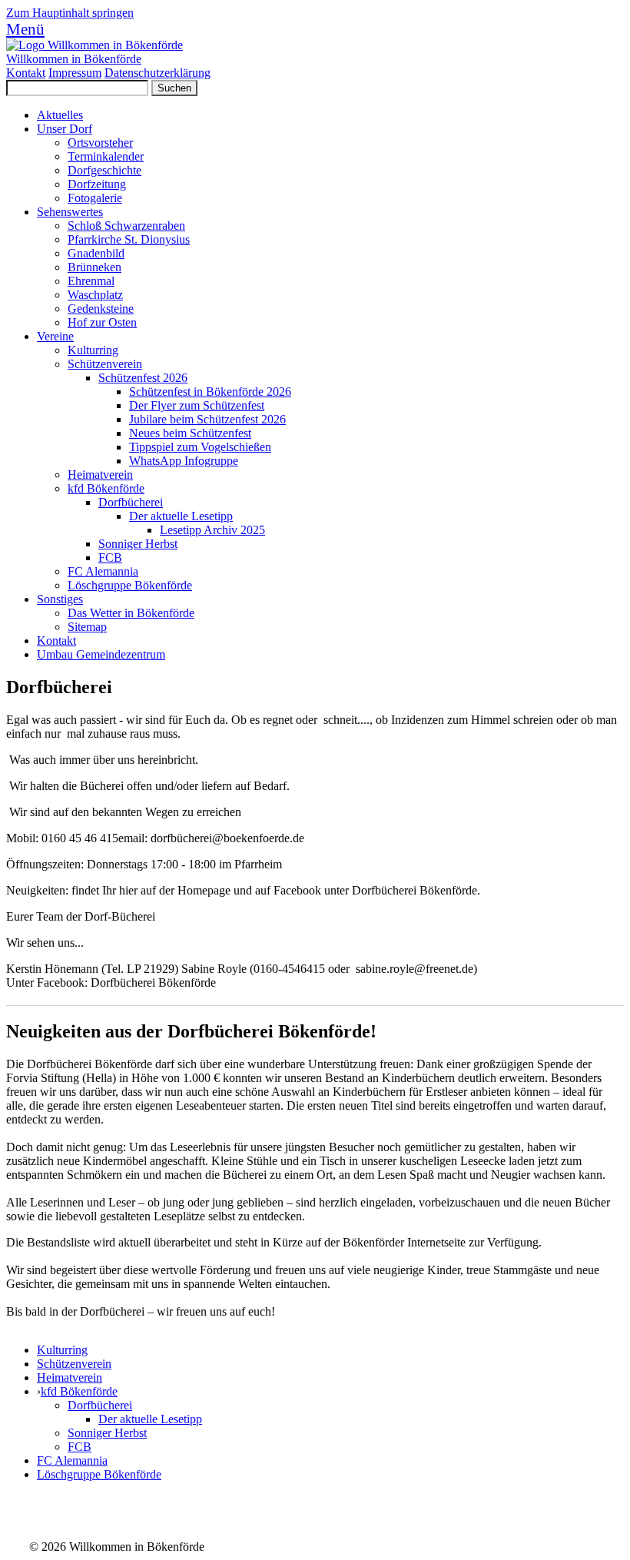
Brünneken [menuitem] (94, 267)
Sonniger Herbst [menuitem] (137, 543)
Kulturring (62, 1349)
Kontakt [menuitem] (56, 640)
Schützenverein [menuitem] (105, 363)
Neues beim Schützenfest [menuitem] (190, 433)
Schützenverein (74, 1363)
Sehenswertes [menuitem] (70, 211)
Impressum (74, 72)
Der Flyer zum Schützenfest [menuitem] (196, 405)
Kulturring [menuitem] (93, 350)
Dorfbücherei (100, 1405)
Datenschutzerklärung (157, 72)
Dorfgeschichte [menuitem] (104, 170)
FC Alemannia (72, 1460)
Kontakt (25, 72)
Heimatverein (69, 1377)
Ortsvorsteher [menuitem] (100, 142)
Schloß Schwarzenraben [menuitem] (126, 225)
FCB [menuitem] (110, 557)
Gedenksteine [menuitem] (101, 308)
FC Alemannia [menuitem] (103, 571)
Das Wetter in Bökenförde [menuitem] (131, 612)
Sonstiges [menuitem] (60, 599)
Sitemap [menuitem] (87, 626)
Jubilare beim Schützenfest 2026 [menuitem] (207, 419)
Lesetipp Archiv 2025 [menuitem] (212, 529)
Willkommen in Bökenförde (73, 58)
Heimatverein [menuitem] (100, 474)
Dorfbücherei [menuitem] (130, 502)
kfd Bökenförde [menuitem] (106, 488)
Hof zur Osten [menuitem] (102, 322)
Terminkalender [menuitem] (106, 156)
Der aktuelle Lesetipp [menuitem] (181, 516)
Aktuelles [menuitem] (60, 114)
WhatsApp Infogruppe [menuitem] (183, 460)
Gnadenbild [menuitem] (96, 253)
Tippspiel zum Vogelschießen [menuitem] (200, 446)
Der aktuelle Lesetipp (150, 1419)
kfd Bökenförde (79, 1391)
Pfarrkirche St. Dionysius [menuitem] (129, 239)
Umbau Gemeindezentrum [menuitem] (101, 654)
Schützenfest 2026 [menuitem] (142, 377)
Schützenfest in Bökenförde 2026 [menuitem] (210, 391)
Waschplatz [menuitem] (95, 294)
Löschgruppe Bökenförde (99, 1474)
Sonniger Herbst (107, 1432)
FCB (79, 1446)
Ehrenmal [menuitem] (91, 280)
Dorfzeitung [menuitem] (97, 184)
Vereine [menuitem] (55, 336)
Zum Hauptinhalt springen (70, 12)
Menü (25, 29)
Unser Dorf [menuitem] (64, 128)
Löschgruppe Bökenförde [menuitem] (130, 585)
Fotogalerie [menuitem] (95, 197)
